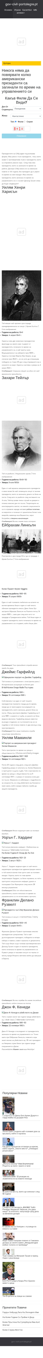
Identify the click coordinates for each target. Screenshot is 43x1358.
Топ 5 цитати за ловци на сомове (17, 1296)
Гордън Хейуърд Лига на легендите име (21, 1312)
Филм (20, 121)
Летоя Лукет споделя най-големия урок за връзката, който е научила (21, 1132)
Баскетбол (27, 10)
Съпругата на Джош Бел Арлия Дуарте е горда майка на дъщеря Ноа (20, 1116)
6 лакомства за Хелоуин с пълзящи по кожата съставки (19, 1227)
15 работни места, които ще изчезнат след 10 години (21, 1192)
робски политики (33, 509)
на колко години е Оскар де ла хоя (18, 853)
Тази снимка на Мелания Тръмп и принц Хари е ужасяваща (20, 1256)
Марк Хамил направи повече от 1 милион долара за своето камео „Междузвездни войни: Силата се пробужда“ (21, 1242)
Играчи (17, 10)
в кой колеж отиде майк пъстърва (17, 687)
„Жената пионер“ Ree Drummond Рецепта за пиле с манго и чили (18, 1164)
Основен (8, 10)
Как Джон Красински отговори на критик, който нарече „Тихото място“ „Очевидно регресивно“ (20, 1148)
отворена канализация (19, 518)
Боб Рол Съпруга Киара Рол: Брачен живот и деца (19, 1282)
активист (20, 12)
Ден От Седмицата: (7, 108)
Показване (21, 136)
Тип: (13, 121)
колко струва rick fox (13, 1330)
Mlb (35, 10)
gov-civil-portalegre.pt (21, 4)
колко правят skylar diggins (14, 589)
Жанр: (5, 115)
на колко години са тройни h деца (18, 1317)
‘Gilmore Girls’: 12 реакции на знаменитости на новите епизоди (17, 1177)
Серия (29, 121)
